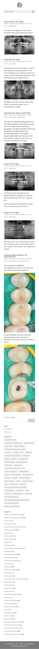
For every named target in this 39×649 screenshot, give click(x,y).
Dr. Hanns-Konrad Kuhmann (16, 24)
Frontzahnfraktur (23, 459)
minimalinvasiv (13, 484)
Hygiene (6, 542)
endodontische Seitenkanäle (12, 455)
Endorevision (26, 455)
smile (27, 490)
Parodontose (21, 117)
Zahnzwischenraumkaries (12, 503)
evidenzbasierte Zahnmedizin (14, 527)
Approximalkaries (19, 446)
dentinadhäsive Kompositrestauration (15, 449)
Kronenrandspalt (9, 481)
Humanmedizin (9, 539)
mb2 (6, 484)
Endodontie (28, 452)
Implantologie (18, 465)
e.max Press (8, 452)
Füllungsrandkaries (22, 462)
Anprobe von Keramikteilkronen (13, 443)
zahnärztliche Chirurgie (12, 625)
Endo (21, 452)
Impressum (8, 432)
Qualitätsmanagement (11, 594)
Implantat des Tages (11, 164)
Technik (6, 610)
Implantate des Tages (12, 59)
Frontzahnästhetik (10, 462)
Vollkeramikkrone (18, 494)
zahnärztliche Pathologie (12, 628)
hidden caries (8, 465)
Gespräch (7, 533)
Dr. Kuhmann (8, 429)
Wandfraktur (28, 494)
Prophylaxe (23, 484)
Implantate (12, 26)
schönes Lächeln (9, 490)
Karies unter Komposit (11, 471)
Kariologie (7, 551)
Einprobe (16, 452)
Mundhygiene (8, 582)
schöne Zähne (20, 490)
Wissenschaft (8, 619)
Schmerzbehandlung (11, 600)
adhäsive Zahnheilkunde (12, 515)
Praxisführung (8, 588)
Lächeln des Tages (27, 481)
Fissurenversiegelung (11, 459)
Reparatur (7, 597)
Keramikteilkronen (23, 261)
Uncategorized (9, 613)
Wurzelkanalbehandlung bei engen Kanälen (17, 500)
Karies (23, 468)
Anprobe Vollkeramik (10, 440)
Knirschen (7, 564)
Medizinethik (8, 576)
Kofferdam (8, 478)
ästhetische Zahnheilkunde (12, 506)
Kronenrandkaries (25, 478)
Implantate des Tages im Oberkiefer (17, 113)
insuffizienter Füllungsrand (12, 468)
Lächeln (18, 481)
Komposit (15, 478)
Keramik (7, 474)
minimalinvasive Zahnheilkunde (14, 579)
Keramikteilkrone (16, 474)
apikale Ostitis (8, 446)
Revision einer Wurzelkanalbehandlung (15, 487)
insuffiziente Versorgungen (13, 548)
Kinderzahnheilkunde (11, 561)
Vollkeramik (8, 494)
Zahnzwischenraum (10, 631)
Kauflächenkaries (24, 471)
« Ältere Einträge (9, 417)
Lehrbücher (8, 573)
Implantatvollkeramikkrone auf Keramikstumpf (15, 256)
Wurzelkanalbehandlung (11, 497)
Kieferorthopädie (9, 557)
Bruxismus (7, 521)
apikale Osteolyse (29, 443)
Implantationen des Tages (13, 22)
